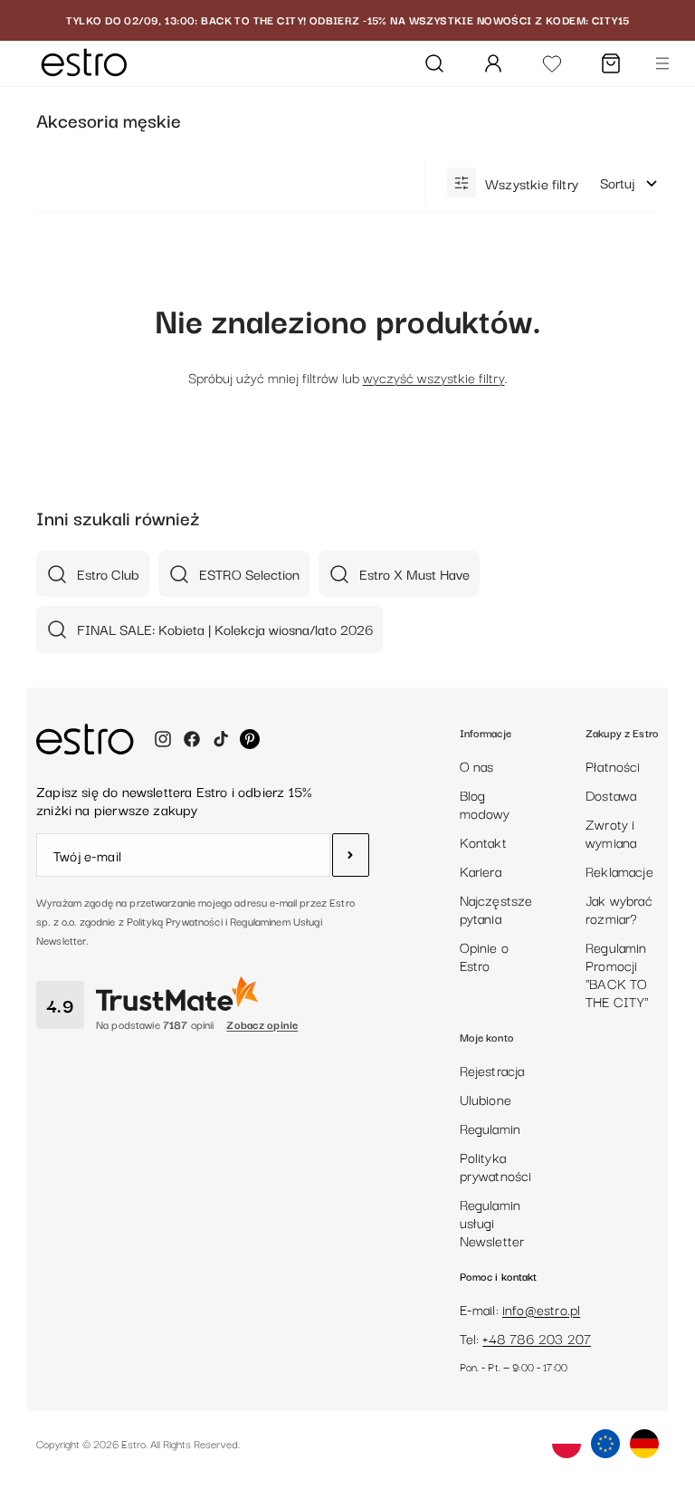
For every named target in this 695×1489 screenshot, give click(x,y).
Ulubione (485, 1099)
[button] (629, 183)
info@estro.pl (541, 1309)
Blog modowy (485, 803)
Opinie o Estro (484, 955)
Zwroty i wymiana (611, 832)
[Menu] (662, 63)
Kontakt (483, 841)
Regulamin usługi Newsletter (492, 1222)
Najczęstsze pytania (496, 908)
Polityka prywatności (496, 1166)
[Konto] (493, 63)
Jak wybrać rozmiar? (619, 908)
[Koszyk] (610, 63)
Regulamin (490, 1127)
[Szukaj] (434, 63)
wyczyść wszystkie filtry (434, 377)
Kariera (480, 870)
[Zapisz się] (350, 855)
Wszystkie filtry (531, 183)
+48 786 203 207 (536, 1338)
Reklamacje (619, 870)
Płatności (613, 765)
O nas (477, 765)
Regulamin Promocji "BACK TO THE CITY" (617, 974)
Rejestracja (492, 1070)
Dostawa (611, 794)
